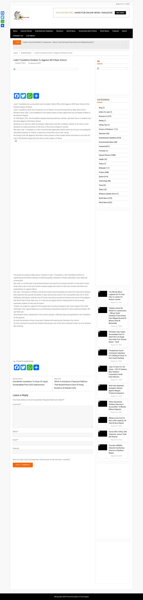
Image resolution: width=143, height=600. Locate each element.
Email (15, 440)
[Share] (2, 25)
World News (70, 31)
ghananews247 (36, 63)
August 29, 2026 (116, 412)
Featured (115, 31)
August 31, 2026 (116, 302)
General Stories (26, 31)
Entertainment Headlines (44, 31)
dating (101, 121)
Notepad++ (103, 168)
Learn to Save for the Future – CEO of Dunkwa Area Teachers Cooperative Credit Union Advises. (118, 372)
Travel (101, 185)
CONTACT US (18, 36)
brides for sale (104, 112)
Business (59, 31)
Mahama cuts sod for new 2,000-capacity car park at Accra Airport (117, 420)
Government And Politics (88, 31)
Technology (103, 181)
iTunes (101, 164)
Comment (17, 404)
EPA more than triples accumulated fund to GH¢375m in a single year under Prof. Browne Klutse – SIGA (117, 337)
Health (101, 159)
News (15, 31)
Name (15, 432)
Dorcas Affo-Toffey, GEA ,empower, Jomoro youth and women (118, 434)
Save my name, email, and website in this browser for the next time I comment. (41, 460)
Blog (100, 108)
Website (16, 448)
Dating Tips (103, 125)
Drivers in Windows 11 (107, 129)
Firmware (102, 151)
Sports (101, 177)
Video (101, 189)
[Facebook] (2, 13)
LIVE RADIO (30, 36)
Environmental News (106, 142)
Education (102, 134)
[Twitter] (2, 17)
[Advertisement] (53, 343)
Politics (101, 172)
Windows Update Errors (107, 194)
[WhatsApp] (2, 21)
